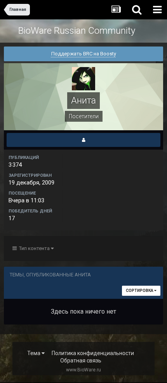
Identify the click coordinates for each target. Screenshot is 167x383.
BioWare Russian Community (76, 30)
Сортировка (140, 290)
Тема (34, 353)
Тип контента (34, 248)
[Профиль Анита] (83, 140)
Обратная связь (80, 360)
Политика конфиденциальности (93, 353)
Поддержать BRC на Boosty (83, 54)
